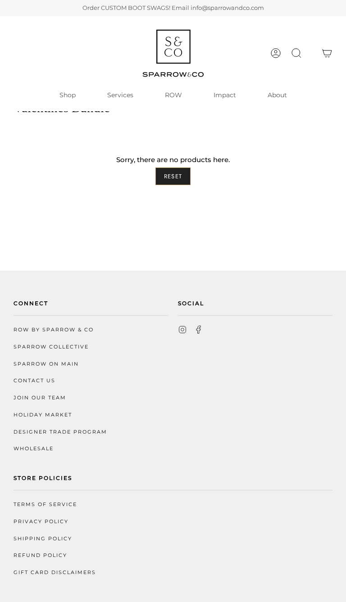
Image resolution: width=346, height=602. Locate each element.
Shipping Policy (43, 539)
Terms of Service (45, 504)
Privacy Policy (41, 522)
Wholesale (34, 449)
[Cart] (327, 53)
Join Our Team (40, 398)
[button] (296, 53)
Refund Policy (40, 555)
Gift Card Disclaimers (55, 572)
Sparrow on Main (46, 364)
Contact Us (34, 381)
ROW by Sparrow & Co (54, 330)
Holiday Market (43, 415)
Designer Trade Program (60, 432)
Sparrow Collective (51, 347)
